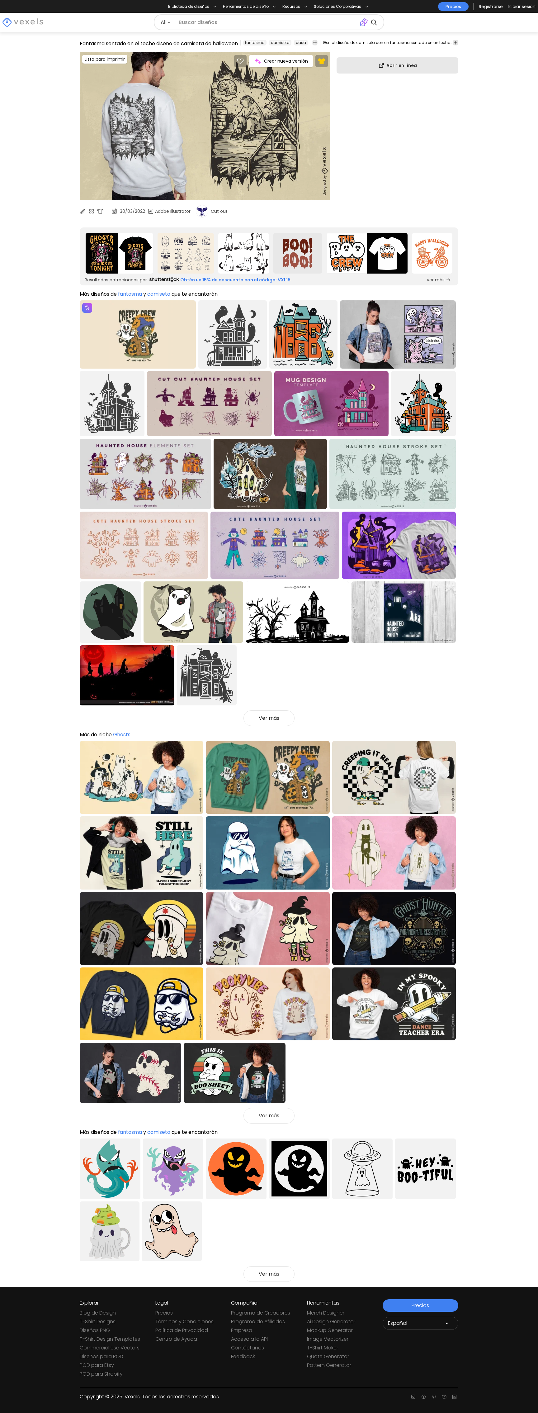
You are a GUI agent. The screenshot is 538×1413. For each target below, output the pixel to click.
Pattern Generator (329, 1365)
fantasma (255, 42)
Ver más (269, 718)
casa (301, 42)
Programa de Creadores (260, 1312)
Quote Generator (328, 1356)
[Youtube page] (444, 1396)
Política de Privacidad (181, 1330)
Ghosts (121, 734)
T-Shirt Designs (98, 1321)
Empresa (241, 1330)
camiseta (280, 42)
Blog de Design (98, 1312)
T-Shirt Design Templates (110, 1339)
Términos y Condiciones (184, 1321)
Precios (164, 1312)
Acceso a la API (249, 1339)
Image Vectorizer (327, 1339)
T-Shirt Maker (322, 1347)
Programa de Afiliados (258, 1321)
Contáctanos (247, 1347)
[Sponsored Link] (119, 253)
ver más (436, 280)
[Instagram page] (413, 1396)
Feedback (243, 1356)
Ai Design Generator (331, 1321)
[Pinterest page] (434, 1396)
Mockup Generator (330, 1330)
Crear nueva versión (286, 61)
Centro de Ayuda (176, 1339)
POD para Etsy (97, 1365)
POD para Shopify (101, 1373)
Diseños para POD (101, 1356)
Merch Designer (325, 1312)
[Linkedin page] (454, 1396)
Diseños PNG (95, 1330)
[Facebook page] (423, 1396)
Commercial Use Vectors (109, 1347)
